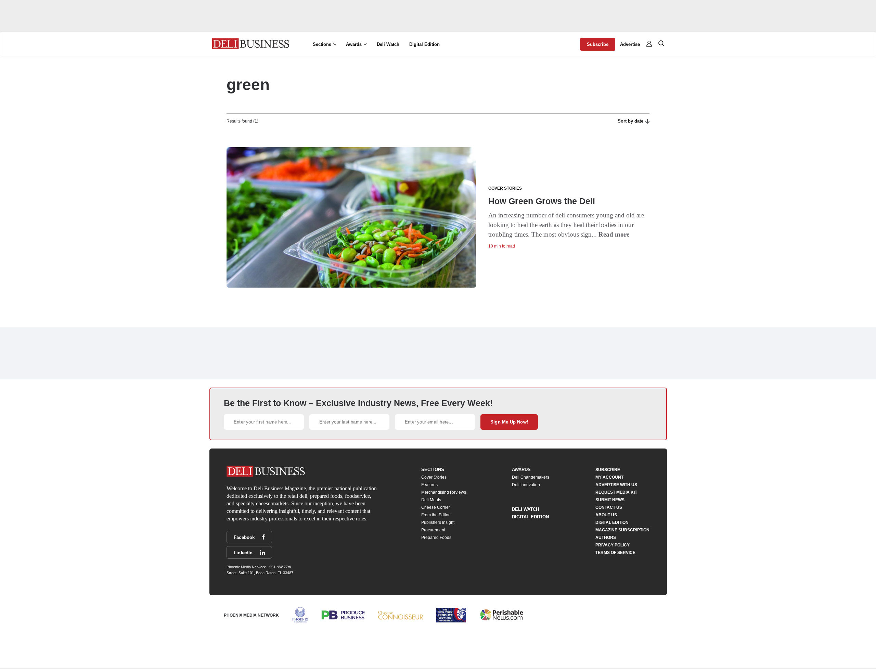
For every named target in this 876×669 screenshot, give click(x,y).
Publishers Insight (437, 522)
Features (429, 484)
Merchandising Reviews (443, 492)
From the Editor (435, 515)
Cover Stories (434, 477)
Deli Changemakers (530, 477)
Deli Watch (388, 44)
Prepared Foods (436, 537)
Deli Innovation (526, 484)
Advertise (630, 44)
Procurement (433, 530)
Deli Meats (431, 499)
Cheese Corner (435, 507)
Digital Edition (424, 44)
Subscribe (597, 44)
